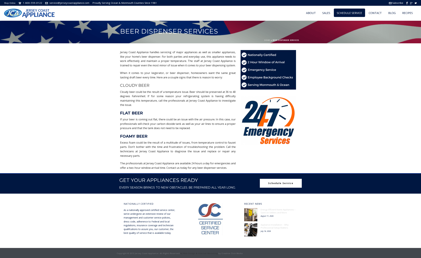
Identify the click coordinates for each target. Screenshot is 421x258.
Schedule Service (349, 13)
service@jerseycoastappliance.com (69, 2)
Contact (375, 13)
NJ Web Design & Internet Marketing (199, 253)
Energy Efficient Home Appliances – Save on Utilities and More (278, 211)
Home (267, 40)
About (311, 13)
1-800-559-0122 (32, 2)
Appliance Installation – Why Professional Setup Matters (275, 226)
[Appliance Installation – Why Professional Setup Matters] (250, 229)
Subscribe (397, 2)
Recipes (407, 13)
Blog (392, 13)
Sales (326, 13)
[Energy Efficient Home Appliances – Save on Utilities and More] (250, 214)
